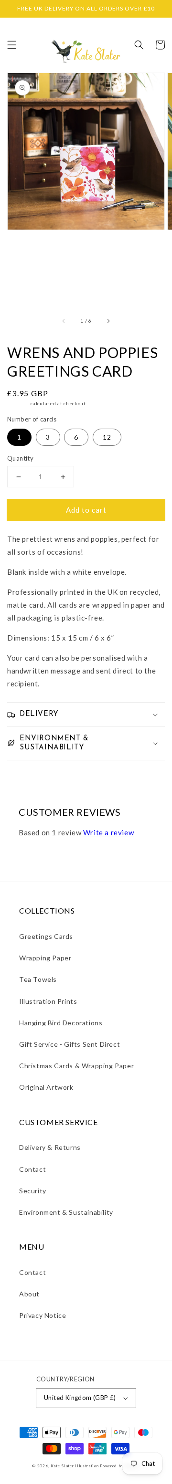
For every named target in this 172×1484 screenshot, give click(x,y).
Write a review (108, 832)
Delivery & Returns (50, 1147)
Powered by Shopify (120, 1465)
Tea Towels (38, 979)
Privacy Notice (42, 1315)
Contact (32, 1169)
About (29, 1294)
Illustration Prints (48, 1001)
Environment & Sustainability (66, 1212)
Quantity (20, 458)
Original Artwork (46, 1087)
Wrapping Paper (45, 958)
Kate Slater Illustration (75, 1465)
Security (32, 1191)
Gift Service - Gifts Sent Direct (69, 1044)
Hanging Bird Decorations (60, 1023)
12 (107, 437)
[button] (11, 44)
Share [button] (27, 773)
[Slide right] (107, 320)
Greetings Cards (46, 936)
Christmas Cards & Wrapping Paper (76, 1066)
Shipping (18, 403)
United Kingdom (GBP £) (80, 1397)
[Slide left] (64, 320)
